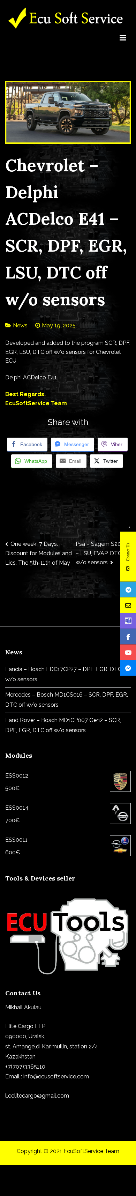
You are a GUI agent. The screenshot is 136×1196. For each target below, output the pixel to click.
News (20, 325)
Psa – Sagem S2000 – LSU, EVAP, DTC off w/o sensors (103, 553)
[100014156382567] (128, 668)
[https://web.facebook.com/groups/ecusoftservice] (128, 636)
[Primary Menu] (123, 39)
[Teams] (128, 621)
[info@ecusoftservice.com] (128, 605)
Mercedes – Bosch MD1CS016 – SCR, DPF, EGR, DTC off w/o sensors (66, 699)
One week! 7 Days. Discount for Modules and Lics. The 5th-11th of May (38, 553)
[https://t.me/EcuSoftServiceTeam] (128, 589)
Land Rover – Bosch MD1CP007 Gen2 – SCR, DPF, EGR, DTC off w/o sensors (63, 725)
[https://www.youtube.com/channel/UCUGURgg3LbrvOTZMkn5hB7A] (128, 652)
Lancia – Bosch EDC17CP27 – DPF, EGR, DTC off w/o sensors (67, 674)
